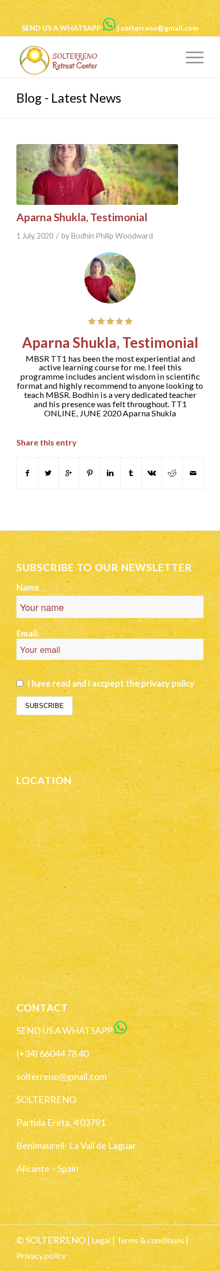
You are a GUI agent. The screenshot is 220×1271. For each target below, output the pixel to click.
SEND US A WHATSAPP (61, 27)
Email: (27, 633)
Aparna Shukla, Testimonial (81, 216)
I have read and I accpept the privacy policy (111, 683)
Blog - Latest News (68, 97)
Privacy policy (41, 1255)
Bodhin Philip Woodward (112, 235)
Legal (101, 1240)
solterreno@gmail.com (160, 27)
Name (27, 587)
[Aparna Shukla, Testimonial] (97, 174)
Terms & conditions (150, 1240)
